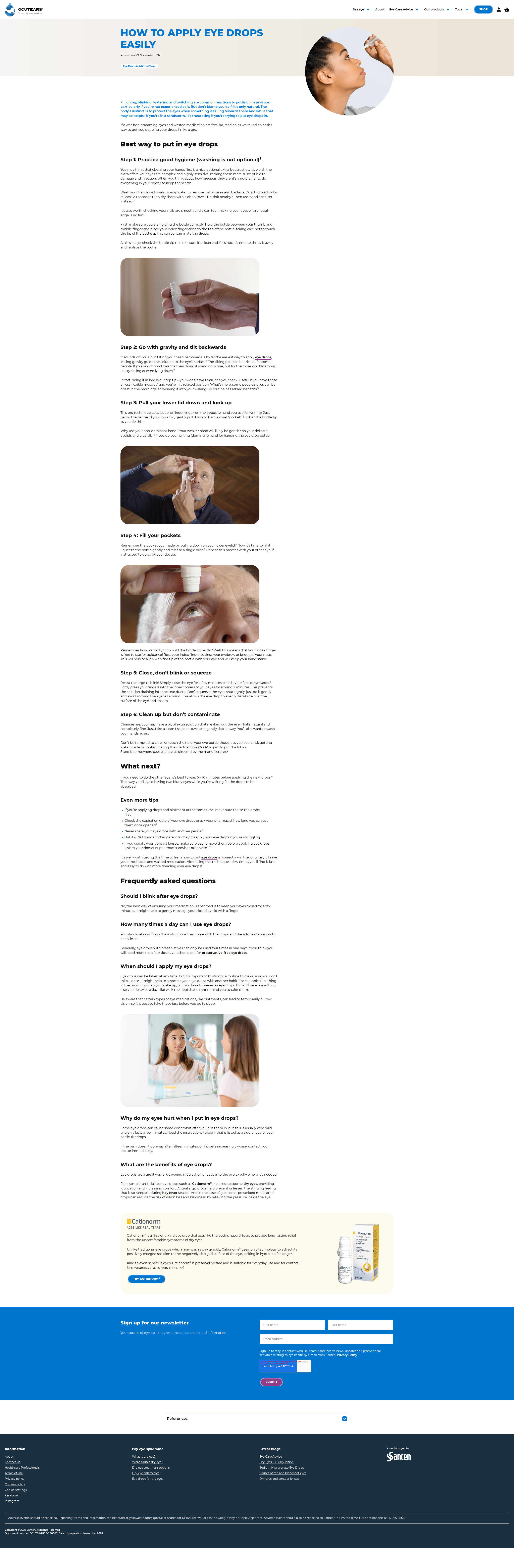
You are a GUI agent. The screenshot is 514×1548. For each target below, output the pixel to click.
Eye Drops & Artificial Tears (139, 66)
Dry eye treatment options (151, 1467)
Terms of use (14, 1473)
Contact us (12, 1462)
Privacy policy (14, 1479)
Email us (358, 1518)
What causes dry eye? (147, 1462)
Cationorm (202, 1184)
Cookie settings (16, 1490)
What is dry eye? (143, 1456)
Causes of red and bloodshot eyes (282, 1473)
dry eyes (250, 1184)
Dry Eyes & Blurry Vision (276, 1462)
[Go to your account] (498, 9)
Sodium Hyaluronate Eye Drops (281, 1467)
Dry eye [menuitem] (358, 9)
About (9, 1456)
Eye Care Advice (270, 1456)
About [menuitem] (379, 9)
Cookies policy (15, 1484)
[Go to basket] (506, 9)
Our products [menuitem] (434, 9)
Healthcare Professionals (22, 1467)
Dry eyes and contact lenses (279, 1479)
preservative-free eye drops (224, 953)
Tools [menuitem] (459, 9)
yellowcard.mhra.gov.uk (146, 1518)
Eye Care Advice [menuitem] (401, 9)
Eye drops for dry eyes (147, 1479)
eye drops (263, 357)
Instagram (12, 1501)
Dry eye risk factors (145, 1473)
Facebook (11, 1495)
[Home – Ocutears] (24, 9)
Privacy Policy (347, 1355)
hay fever (169, 1193)
